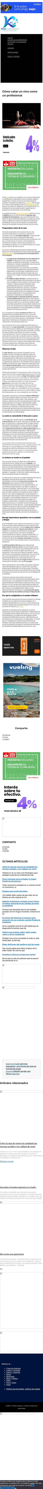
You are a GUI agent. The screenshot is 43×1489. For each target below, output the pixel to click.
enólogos (28, 203)
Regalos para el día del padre (15, 891)
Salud (10, 44)
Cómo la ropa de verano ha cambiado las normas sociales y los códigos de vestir (19, 868)
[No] (15, 1488)
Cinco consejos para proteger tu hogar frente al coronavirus (19, 880)
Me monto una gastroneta (12, 1254)
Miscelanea (13, 52)
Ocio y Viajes (13, 56)
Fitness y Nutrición (24, 46)
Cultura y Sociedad (17, 42)
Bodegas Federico (22, 213)
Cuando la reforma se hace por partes (19, 954)
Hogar (11, 48)
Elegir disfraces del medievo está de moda (20, 944)
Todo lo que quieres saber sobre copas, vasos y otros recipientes (19, 933)
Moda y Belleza (22, 54)
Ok (32, 1485)
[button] (21, 735)
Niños (17, 50)
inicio (10, 38)
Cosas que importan (17, 40)
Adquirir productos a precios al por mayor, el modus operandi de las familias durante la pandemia (20, 903)
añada (21, 606)
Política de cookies (7, 1488)
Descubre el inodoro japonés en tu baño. (18, 1187)
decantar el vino (8, 253)
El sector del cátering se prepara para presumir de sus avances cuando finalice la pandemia (21, 920)
